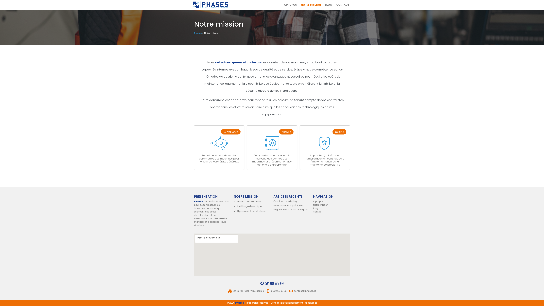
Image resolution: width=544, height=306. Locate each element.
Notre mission (311, 4)
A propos (290, 4)
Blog (328, 4)
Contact (342, 4)
